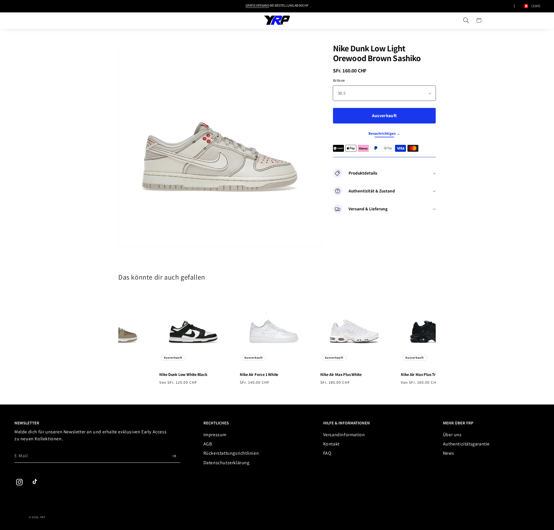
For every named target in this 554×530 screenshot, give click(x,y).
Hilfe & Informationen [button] (346, 423)
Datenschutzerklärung (226, 463)
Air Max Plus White (338, 374)
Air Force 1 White (256, 374)
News (448, 453)
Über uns (452, 435)
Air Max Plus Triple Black (424, 374)
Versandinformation (344, 435)
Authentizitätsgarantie (466, 444)
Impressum (215, 435)
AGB (207, 444)
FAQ (327, 453)
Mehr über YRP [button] (458, 423)
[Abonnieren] (174, 456)
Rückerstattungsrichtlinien (231, 453)
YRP (43, 517)
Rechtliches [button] (216, 423)
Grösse (339, 80)
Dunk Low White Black (180, 374)
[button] (466, 20)
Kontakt (331, 444)
